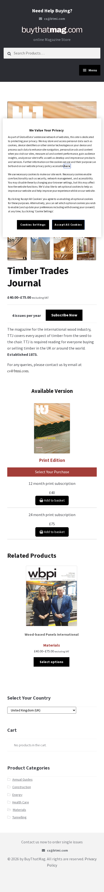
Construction (21, 787)
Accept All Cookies (68, 224)
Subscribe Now (64, 315)
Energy (17, 795)
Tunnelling (19, 817)
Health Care (20, 802)
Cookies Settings (32, 224)
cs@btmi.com (54, 19)
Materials (19, 810)
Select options (51, 662)
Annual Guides (22, 779)
